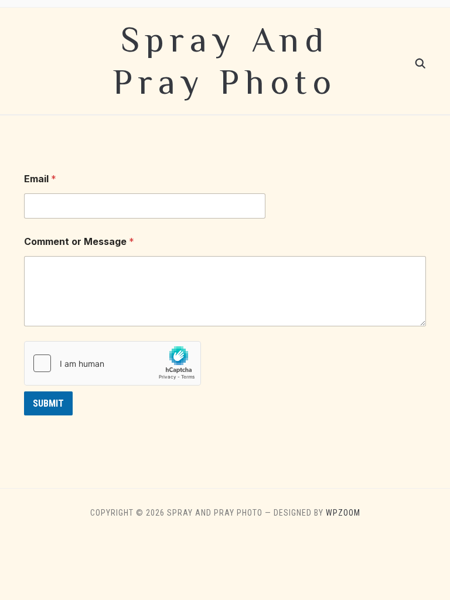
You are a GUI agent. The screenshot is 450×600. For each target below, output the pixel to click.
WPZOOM (343, 512)
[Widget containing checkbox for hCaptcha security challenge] (112, 363)
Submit (48, 403)
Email (40, 179)
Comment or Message (79, 241)
